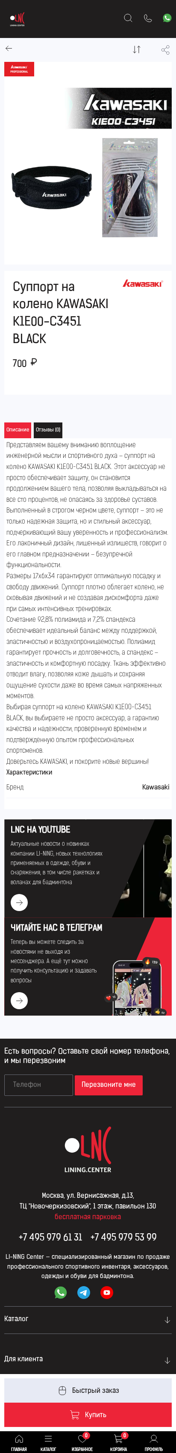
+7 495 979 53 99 (124, 1238)
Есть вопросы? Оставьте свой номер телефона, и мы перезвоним (87, 1056)
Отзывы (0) (48, 430)
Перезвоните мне (109, 1085)
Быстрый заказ (95, 1391)
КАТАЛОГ (48, 1449)
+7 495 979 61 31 (50, 1238)
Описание (17, 430)
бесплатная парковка (88, 1217)
